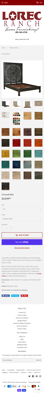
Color (3, 215)
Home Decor (22, 342)
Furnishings (10, 370)
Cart (40, 2)
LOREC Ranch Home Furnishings (16, 382)
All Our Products (14, 372)
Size (3, 205)
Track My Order (22, 347)
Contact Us (22, 312)
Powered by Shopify (34, 382)
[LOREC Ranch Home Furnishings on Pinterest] (37, 376)
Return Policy (22, 329)
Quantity (4, 224)
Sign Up (38, 360)
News (30, 372)
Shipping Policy (22, 345)
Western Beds (13, 48)
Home (3, 48)
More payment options (22, 248)
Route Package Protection (22, 323)
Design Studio (22, 321)
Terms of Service (22, 326)
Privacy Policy (22, 315)
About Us (22, 336)
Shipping (4, 372)
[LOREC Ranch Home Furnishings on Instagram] (40, 376)
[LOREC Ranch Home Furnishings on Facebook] (33, 376)
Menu (6, 2)
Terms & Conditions (22, 318)
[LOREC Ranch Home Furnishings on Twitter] (29, 376)
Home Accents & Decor (34, 370)
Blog (22, 339)
